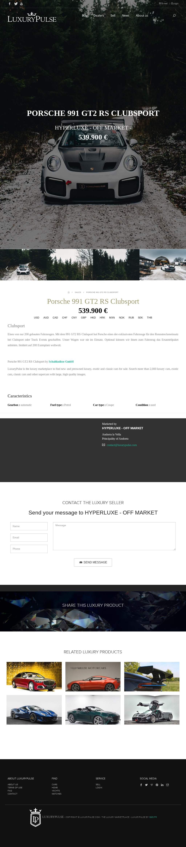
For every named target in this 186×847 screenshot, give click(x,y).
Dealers (99, 15)
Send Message (95, 562)
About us (142, 15)
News (126, 15)
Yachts (56, 790)
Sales (78, 292)
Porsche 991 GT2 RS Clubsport (102, 292)
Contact (12, 794)
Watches (56, 794)
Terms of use (15, 787)
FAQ (10, 790)
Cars (54, 784)
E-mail (164, 3)
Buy (85, 15)
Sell (113, 15)
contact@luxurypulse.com (122, 445)
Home (55, 787)
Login (175, 3)
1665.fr (153, 817)
